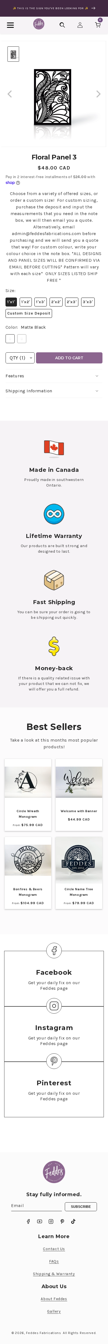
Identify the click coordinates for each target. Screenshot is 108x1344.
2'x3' (72, 302)
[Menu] (10, 25)
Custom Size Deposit (28, 313)
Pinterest (54, 1083)
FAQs (54, 1261)
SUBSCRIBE (81, 1207)
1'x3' (40, 302)
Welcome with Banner (79, 811)
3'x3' (88, 302)
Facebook (54, 972)
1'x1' (11, 302)
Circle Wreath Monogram (28, 814)
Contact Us (54, 1248)
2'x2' (56, 302)
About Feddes (54, 1298)
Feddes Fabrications (43, 1333)
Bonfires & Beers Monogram (28, 892)
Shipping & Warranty (54, 1273)
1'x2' (25, 302)
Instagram (54, 1027)
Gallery (54, 1311)
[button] (54, 376)
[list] (54, 94)
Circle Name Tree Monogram (79, 892)
